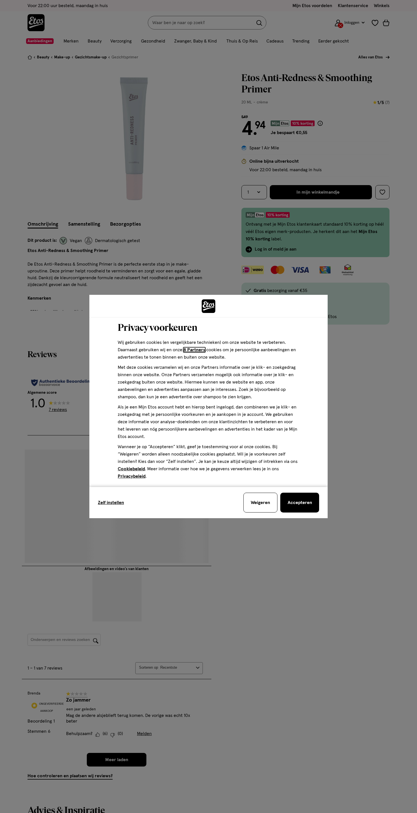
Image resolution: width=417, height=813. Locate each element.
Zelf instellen (111, 502)
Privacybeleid (132, 476)
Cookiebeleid (131, 469)
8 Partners (194, 350)
